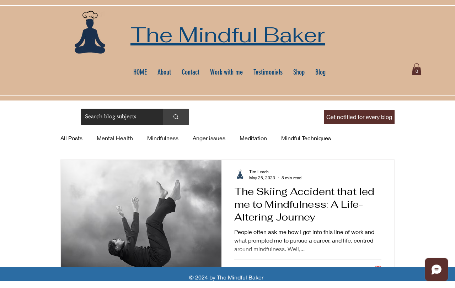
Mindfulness (162, 138)
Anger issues (209, 138)
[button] (417, 69)
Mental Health (115, 138)
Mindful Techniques (306, 138)
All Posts (71, 138)
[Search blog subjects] (176, 117)
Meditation (253, 138)
